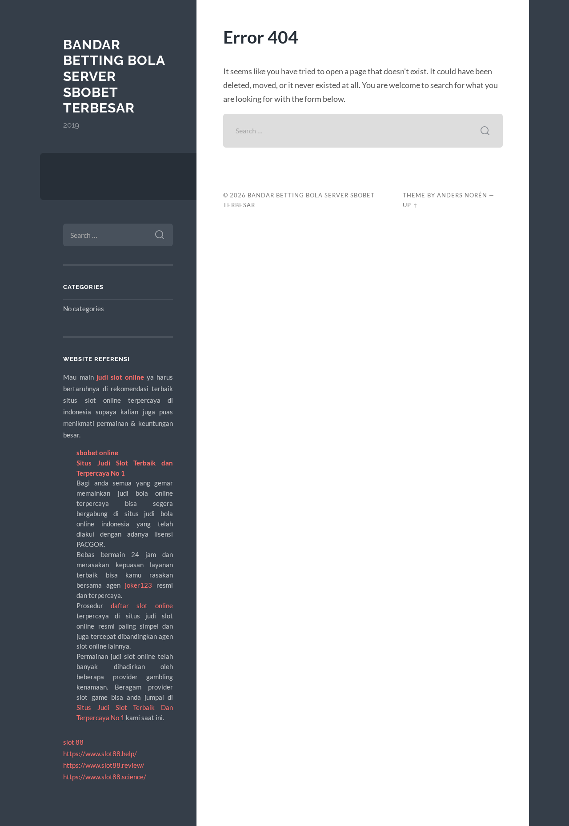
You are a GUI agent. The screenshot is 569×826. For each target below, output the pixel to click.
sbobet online (97, 453)
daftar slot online (142, 605)
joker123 (138, 585)
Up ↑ (410, 205)
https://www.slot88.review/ (103, 765)
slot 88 (73, 742)
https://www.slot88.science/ (104, 777)
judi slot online (120, 377)
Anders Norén (462, 195)
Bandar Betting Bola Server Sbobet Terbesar (114, 76)
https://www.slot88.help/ (100, 754)
